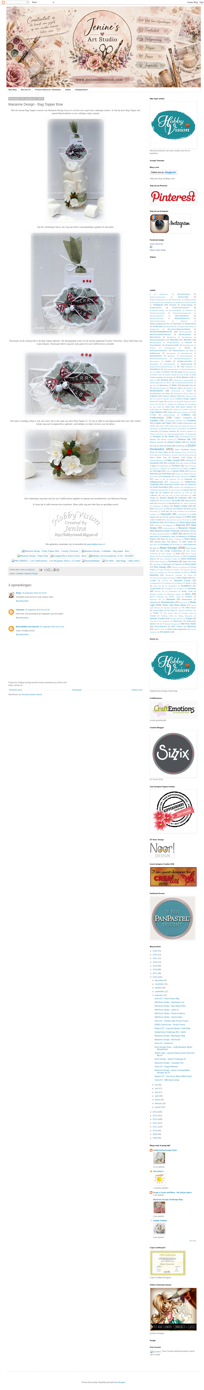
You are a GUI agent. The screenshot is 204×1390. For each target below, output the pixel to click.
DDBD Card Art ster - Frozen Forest (170, 1025)
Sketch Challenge (157, 597)
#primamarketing (186, 356)
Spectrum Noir (155, 599)
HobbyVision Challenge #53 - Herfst (170, 1032)
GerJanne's (158, 1171)
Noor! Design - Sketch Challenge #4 (170, 1059)
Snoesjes (188, 597)
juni (157, 1088)
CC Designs (169, 404)
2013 (155, 1119)
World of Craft (159, 629)
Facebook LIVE (156, 463)
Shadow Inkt (159, 591)
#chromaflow (191, 302)
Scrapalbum (172, 586)
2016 (155, 977)
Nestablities (164, 544)
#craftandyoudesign (157, 310)
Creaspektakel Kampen (173, 421)
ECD (191, 452)
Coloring (165, 409)
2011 (155, 1127)
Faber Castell (173, 460)
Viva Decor (154, 621)
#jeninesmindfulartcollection (160, 334)
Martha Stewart (190, 531)
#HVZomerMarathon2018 (161, 332)
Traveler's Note (187, 613)
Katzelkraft (172, 503)
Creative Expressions (184, 423)
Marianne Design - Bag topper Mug (170, 1036)
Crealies (154, 420)
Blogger (122, 1382)
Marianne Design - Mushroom (167, 1040)
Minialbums (182, 536)
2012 (155, 1123)
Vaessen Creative (157, 618)
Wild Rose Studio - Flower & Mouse (170, 1013)
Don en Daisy (165, 446)
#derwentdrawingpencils (182, 313)
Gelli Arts (153, 474)
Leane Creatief (155, 520)
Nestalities (176, 544)
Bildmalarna (164, 385)
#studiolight (154, 364)
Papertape (167, 564)
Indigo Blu (154, 493)
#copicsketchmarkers (180, 308)
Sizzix (188, 594)
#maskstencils (188, 345)
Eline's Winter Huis (158, 457)
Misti (163, 539)
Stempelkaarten (168, 602)
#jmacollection (155, 337)
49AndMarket (155, 369)
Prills (185, 572)
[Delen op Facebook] (54, 569)
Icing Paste (175, 490)
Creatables (191, 420)
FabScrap (189, 460)
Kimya (166, 506)
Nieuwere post (15, 690)
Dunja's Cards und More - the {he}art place (172, 1192)
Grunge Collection (180, 476)
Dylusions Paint (180, 452)
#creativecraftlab (175, 310)
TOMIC (156, 613)
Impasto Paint (188, 490)
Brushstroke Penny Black (183, 393)
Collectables (154, 409)
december (159, 980)
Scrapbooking (155, 588)
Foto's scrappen (189, 468)
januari (158, 1107)
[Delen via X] (51, 569)
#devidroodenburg (156, 318)
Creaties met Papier (162, 423)
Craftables (20, 573)
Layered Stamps (175, 517)
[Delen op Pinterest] (57, 569)
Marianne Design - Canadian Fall (169, 1063)
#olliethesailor (155, 353)
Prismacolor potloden (173, 575)
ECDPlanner (166, 455)
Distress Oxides (174, 442)
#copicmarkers (155, 308)
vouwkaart (165, 621)
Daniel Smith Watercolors (168, 426)
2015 (155, 1112)
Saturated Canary (182, 580)
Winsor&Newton (160, 626)
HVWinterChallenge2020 (159, 490)
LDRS (188, 517)
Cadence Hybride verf (164, 399)
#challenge (168, 302)
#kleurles (188, 340)
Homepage (77, 690)
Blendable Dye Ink (189, 385)
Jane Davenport (182, 495)
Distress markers (157, 442)
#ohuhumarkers (179, 350)
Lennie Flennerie (182, 520)
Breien (189, 391)
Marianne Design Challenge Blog (168, 1199)
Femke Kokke (183, 463)
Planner (175, 567)
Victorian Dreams (176, 618)
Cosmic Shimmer (182, 412)
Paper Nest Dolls (189, 562)
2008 (155, 1138)
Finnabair (175, 466)
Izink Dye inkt (166, 495)
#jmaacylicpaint (185, 334)
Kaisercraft (189, 501)
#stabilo (168, 361)
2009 (155, 1134)
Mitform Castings (175, 539)
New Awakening (190, 544)
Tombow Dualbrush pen (187, 610)
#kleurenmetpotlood (157, 340)
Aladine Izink (157, 375)
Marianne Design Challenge (167, 531)
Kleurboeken (158, 509)
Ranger (164, 578)
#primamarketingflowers (158, 358)
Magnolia (180, 525)
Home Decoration (160, 487)
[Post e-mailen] (40, 569)
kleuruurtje (153, 511)
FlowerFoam (175, 468)
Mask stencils (157, 534)
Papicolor (178, 564)
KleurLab (189, 509)
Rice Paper (182, 578)
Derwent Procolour (157, 434)
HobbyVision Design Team (174, 484)
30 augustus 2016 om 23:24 (52, 627)
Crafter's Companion (183, 418)
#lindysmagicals (155, 342)
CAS (160, 404)
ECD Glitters (154, 455)
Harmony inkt (175, 479)
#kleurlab (174, 340)
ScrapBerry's (186, 586)
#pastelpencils (187, 353)
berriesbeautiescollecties (184, 383)
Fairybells (171, 463)
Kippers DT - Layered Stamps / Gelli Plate (172, 1028)
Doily (154, 446)
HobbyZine (192, 484)
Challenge (180, 404)
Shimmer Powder (156, 594)
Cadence (154, 396)
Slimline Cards (174, 597)
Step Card (183, 602)
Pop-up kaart (188, 570)
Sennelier (192, 588)
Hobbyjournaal (156, 482)
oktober (158, 988)
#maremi (188, 342)
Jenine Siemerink (156, 244)
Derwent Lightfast (186, 431)
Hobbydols (188, 479)
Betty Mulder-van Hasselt (27, 627)
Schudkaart (167, 583)
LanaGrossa (182, 514)
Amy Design (184, 375)
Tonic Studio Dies (170, 613)
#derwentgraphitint (157, 316)
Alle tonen (192, 1241)
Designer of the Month (163, 436)
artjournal (176, 380)
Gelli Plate (166, 474)
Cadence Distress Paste (172, 396)
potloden (161, 572)
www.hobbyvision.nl (96, 544)
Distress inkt (184, 439)
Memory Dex (188, 534)
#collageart (158, 305)
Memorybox (154, 536)
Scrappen (180, 588)
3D (178, 367)
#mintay (153, 348)
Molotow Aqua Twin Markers (166, 542)
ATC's (169, 383)
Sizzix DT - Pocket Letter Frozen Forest (171, 1021)
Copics (170, 412)
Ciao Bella (157, 407)
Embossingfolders (156, 460)
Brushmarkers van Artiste (160, 393)
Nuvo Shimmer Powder (168, 559)
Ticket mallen (158, 610)
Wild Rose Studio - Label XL (167, 1010)
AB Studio (178, 372)
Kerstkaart (156, 506)
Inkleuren (166, 493)
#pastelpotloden (156, 356)
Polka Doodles (164, 570)
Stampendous (187, 599)
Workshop (191, 626)
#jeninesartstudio (185, 332)
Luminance (158, 525)
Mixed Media (190, 539)
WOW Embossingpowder (177, 629)
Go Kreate (153, 476)
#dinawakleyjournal (182, 318)
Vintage (188, 618)
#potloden (171, 356)
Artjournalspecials (156, 383)
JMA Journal (163, 501)
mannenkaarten (169, 528)
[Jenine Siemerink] (151, 247)
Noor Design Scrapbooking (171, 551)
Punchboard (154, 578)
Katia (152, 503)
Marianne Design (31, 573)
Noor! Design (166, 554)
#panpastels (171, 353)
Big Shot (153, 385)
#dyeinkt (184, 321)
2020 (155, 962)
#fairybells (177, 324)
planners (184, 567)
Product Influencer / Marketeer (48, 90)
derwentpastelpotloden (175, 434)
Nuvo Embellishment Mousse (169, 556)
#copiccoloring (186, 305)
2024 (155, 955)
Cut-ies (152, 426)
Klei (194, 506)
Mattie (167, 534)
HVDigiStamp (188, 487)
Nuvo (178, 553)
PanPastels (173, 561)
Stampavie (170, 599)
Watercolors (178, 621)
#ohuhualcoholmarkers (159, 350)
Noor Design (168, 547)
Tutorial (153, 616)
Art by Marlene (182, 377)
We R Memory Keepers (168, 624)
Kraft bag (165, 511)
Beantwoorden (22, 601)
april (157, 1096)
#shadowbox (154, 361)
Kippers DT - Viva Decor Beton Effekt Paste (173, 1076)
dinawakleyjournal (186, 437)
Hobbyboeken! (81, 90)
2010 (155, 1130)
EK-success (189, 455)
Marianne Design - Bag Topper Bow (170, 1006)
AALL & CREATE (163, 372)
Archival (169, 377)
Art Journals (162, 380)
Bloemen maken (176, 388)
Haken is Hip (160, 479)
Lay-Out (162, 517)
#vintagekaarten (169, 364)
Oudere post (137, 690)
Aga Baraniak (191, 372)
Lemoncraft (169, 520)
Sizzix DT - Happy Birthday (166, 1066)
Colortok (176, 409)
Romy (18, 593)
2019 (155, 966)
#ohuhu (187, 348)
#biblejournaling (190, 300)
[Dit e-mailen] (45, 569)
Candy (161, 401)
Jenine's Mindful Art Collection (173, 498)
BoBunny (189, 388)
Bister (174, 385)
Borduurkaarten (156, 391)
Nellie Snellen (187, 542)
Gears (191, 471)
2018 (155, 969)
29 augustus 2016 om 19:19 (34, 593)
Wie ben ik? (26, 90)
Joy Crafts (175, 500)
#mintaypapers (170, 348)
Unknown (20, 610)
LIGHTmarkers (169, 522)
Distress (153, 439)
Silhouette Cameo (174, 594)
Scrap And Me (158, 586)
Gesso (177, 474)
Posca (152, 572)
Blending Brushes (159, 388)
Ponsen (177, 570)
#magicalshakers (173, 342)
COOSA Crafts (187, 409)
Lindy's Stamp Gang (187, 522)
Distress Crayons (167, 439)
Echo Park (178, 455)
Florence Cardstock (160, 468)
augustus (159, 995)
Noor (155, 548)
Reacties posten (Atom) (32, 694)
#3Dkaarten (164, 294)
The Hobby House (188, 608)
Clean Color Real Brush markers (179, 407)
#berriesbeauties (175, 300)
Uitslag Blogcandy (185, 616)
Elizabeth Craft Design (182, 457)
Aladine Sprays (171, 375)
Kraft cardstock (179, 511)
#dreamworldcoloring (157, 321)
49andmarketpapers (188, 369)
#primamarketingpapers (182, 358)
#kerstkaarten (187, 337)
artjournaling (188, 380)
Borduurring (175, 391)
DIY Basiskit (191, 442)
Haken (68, 90)
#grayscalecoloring (186, 326)
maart (157, 1100)
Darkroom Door (187, 426)
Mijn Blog (12, 90)
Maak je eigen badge (158, 250)
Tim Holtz (171, 610)
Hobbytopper (174, 482)
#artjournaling (183, 297)
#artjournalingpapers (157, 300)
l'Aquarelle (165, 514)
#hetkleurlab (154, 329)
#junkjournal (171, 337)
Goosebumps (165, 476)
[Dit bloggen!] (48, 569)
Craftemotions (157, 417)
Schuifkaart (178, 583)
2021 (155, 958)
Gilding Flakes (188, 474)
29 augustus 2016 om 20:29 (37, 610)
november (159, 984)
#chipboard (180, 302)
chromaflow (192, 404)
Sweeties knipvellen (170, 608)
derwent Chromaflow (178, 429)
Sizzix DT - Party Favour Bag (167, 998)
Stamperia (154, 602)
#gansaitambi (171, 326)
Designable (192, 434)
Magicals (169, 525)
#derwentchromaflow (157, 313)
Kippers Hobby (180, 506)
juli (156, 1085)
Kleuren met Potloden (174, 509)
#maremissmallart (172, 345)
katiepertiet (161, 503)
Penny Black (190, 564)
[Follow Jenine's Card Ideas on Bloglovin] (163, 174)
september (160, 991)
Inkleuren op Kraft (181, 493)
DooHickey (180, 446)
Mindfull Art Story (168, 536)
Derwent (163, 429)
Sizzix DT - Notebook (164, 1043)
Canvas (170, 401)
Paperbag (156, 564)
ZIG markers (165, 632)
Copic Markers (156, 412)
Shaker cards (187, 591)
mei (157, 1092)
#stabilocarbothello (184, 361)
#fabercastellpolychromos (160, 324)
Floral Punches (190, 466)
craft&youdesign (169, 415)
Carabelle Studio (182, 401)
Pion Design (160, 567)
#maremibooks (155, 345)
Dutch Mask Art (164, 452)
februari (158, 1103)
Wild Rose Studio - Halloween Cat (169, 1002)
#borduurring (157, 302)
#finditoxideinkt (190, 324)
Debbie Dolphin (160, 1221)
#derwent (189, 310)
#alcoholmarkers (183, 294)
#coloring (172, 305)
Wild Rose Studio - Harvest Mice (168, 1017)
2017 (155, 973)
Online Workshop (188, 559)
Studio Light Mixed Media (174, 605)
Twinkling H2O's (167, 616)
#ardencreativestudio (157, 297)
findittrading (163, 466)
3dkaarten (189, 367)
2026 (155, 951)
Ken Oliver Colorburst (188, 503)
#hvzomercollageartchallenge (179, 329)
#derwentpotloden (182, 316)
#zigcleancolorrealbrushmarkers (161, 367)
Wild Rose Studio (188, 624)
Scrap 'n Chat (191, 583)
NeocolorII (153, 544)
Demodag (153, 429)
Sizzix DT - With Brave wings (167, 1080)
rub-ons (165, 581)
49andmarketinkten (171, 369)
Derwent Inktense (169, 431)
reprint (172, 578)
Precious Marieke (174, 572)
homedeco (177, 487)
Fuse (167, 471)
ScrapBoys (169, 588)
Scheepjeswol (155, 583)
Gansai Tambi (178, 471)
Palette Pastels (159, 562)
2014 (155, 1115)
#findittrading (158, 326)
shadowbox (173, 591)
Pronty (190, 575)
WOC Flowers (177, 626)
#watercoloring (186, 364)
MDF (175, 533)
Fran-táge (157, 471)
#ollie (191, 350)
